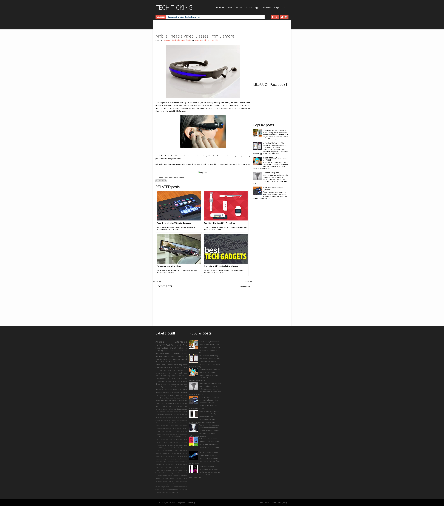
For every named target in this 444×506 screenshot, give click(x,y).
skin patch (164, 487)
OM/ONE (162, 450)
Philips (162, 456)
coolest (175, 473)
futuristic (173, 348)
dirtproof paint (182, 473)
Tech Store (220, 7)
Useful (172, 403)
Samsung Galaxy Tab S (164, 359)
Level (179, 376)
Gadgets (277, 7)
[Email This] (156, 180)
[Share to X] (161, 180)
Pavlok (172, 398)
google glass (182, 409)
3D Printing (174, 367)
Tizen (157, 470)
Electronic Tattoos (180, 354)
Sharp (157, 462)
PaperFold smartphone (163, 453)
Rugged (158, 459)
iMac (176, 478)
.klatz (183, 414)
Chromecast (183, 423)
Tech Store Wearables (211, 40)
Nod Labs (184, 448)
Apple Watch (172, 390)
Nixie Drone (174, 448)
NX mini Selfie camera (171, 445)
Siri (170, 401)
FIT (162, 428)
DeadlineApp (165, 426)
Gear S (158, 395)
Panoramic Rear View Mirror (169, 266)
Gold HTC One (170, 431)
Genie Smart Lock (180, 351)
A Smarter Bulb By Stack (271, 173)
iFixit (157, 412)
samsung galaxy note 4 (164, 373)
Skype (161, 462)
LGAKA (181, 437)
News (185, 445)
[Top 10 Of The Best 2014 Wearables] (226, 220)
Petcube (158, 456)
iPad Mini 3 (183, 478)
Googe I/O (181, 367)
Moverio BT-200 (178, 442)
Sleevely (176, 462)
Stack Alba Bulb (176, 464)
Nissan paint (164, 448)
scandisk (184, 484)
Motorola (164, 362)
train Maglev (161, 492)
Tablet (178, 467)
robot (179, 484)
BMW (179, 390)
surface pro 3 (176, 414)
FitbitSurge (183, 392)
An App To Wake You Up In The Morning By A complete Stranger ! (274, 144)
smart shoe (166, 489)
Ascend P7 (167, 420)
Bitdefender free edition (163, 423)
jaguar (158, 387)
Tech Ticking (174, 7)
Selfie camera (182, 459)
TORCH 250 (172, 467)
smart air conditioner (173, 487)
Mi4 (167, 439)
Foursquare (178, 428)
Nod (179, 448)
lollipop (162, 387)
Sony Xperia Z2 (177, 370)
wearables (181, 341)
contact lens (160, 409)
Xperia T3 (183, 403)
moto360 (170, 412)
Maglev (163, 439)
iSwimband (159, 481)
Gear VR (163, 395)
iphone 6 (183, 348)
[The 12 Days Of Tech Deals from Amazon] (226, 263)
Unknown (167, 40)
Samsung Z (174, 459)
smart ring (178, 365)
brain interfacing (168, 473)
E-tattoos (164, 392)
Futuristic (239, 7)
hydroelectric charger (167, 478)
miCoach (162, 412)
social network (174, 489)
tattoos (182, 489)
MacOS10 (158, 439)
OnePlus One (164, 398)
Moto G (184, 376)
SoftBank (158, 464)
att (162, 473)
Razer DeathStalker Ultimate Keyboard (174, 223)
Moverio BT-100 (168, 442)
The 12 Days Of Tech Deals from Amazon (221, 266)
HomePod (179, 434)
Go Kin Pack (160, 431)
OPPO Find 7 (169, 450)
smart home (180, 387)
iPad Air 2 (174, 384)
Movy (185, 442)
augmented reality (181, 381)
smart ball (178, 412)
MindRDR (179, 395)
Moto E (184, 439)
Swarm (162, 467)
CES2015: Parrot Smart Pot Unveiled (275, 130)
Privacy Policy (282, 503)
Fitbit (177, 392)
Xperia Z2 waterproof (163, 406)
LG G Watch (177, 356)
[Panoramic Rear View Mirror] (179, 263)
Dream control (174, 426)
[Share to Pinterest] (165, 180)
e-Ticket (158, 475)
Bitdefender (183, 420)
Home (230, 7)
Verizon (168, 470)
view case (168, 492)
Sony (172, 381)
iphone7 (171, 481)
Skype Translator (168, 462)
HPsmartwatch (171, 395)
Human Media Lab (167, 437)
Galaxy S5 (174, 376)
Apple (257, 7)
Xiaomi (180, 470)
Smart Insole (183, 462)
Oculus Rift (168, 351)
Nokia (157, 398)
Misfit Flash (179, 439)
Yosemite (158, 473)
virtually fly (174, 492)
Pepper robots (182, 453)
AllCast (164, 390)
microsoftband (171, 387)
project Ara (173, 484)
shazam (158, 487)
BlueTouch (175, 423)
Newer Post (157, 282)
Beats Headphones (180, 373)
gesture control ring (169, 475)
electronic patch (161, 384)
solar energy (166, 414)
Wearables (267, 7)
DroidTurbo (183, 426)
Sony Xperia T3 (165, 464)
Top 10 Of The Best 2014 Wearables (219, 223)
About (286, 7)
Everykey (158, 428)
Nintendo (159, 378)
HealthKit (172, 434)
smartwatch (160, 354)
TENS (166, 467)
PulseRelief (168, 456)
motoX (177, 481)
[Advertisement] (198, 28)
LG (182, 359)
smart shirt (159, 489)
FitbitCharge (166, 376)
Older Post (248, 282)
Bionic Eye (175, 420)
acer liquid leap (177, 406)
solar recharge (165, 367)
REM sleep (174, 456)
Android (249, 7)
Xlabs (185, 470)
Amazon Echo (172, 417)
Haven (167, 434)
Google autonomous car (164, 356)
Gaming (184, 428)
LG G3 (184, 356)
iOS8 (168, 384)
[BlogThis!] (159, 180)
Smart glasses (166, 381)
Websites (174, 470)
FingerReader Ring (168, 428)
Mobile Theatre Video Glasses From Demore (195, 36)
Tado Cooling (165, 403)
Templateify (191, 503)
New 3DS (180, 445)
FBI (168, 392)
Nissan (184, 395)
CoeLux (158, 426)
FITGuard (173, 392)
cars (185, 406)
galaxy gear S (173, 409)
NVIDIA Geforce (160, 445)
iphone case (182, 384)
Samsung (159, 350)
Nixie (169, 448)
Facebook (159, 376)
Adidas (165, 417)
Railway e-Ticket (182, 456)
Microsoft (163, 370)
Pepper (174, 453)
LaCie (185, 437)
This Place (184, 467)
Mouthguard (159, 442)
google (184, 370)
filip (161, 475)
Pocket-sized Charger (169, 378)
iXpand (165, 481)
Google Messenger (181, 431)
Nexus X (158, 448)
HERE (163, 434)
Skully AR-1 (174, 401)
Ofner (185, 450)
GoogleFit (158, 434)
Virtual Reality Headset (164, 365)
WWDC (177, 403)
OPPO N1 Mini (178, 450)
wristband (176, 359)
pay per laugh (164, 484)
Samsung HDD (165, 459)
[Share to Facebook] (163, 180)
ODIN (157, 450)
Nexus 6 (169, 370)
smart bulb (183, 487)
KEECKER (176, 437)
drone (166, 409)
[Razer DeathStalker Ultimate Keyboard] (179, 220)
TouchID (162, 470)
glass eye (177, 475)
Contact (273, 503)
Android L (168, 354)
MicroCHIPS (171, 439)
